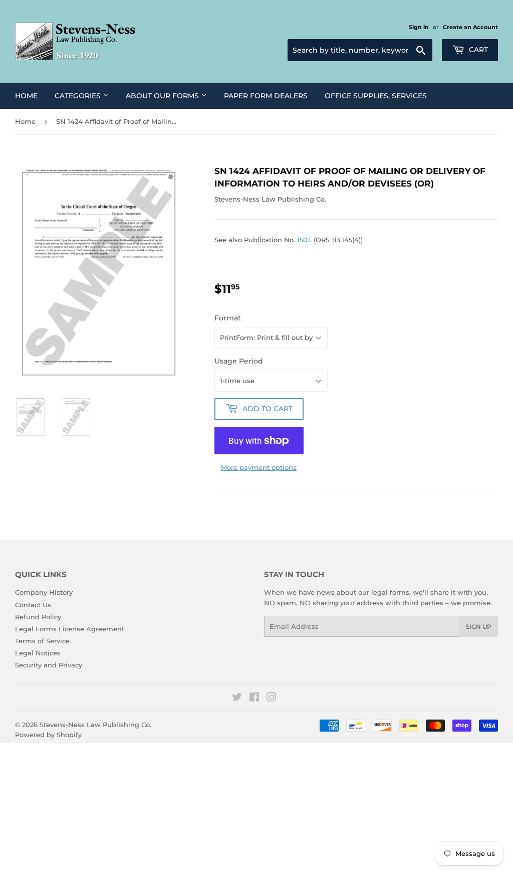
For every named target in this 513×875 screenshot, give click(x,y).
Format (227, 317)
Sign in (419, 27)
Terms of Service (42, 641)
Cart (477, 49)
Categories (79, 95)
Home (26, 95)
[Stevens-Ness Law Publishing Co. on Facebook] (254, 698)
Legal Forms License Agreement (69, 629)
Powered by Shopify (48, 735)
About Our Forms (163, 95)
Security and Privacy (48, 665)
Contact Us (33, 605)
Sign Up (478, 626)
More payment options (259, 467)
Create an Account (470, 27)
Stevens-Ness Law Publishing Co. (95, 725)
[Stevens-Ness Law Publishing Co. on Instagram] (272, 698)
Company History (44, 592)
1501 (303, 240)
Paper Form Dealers (266, 95)
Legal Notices (38, 653)
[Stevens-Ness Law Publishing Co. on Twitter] (237, 698)
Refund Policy (38, 617)
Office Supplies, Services (376, 95)
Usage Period (238, 361)
